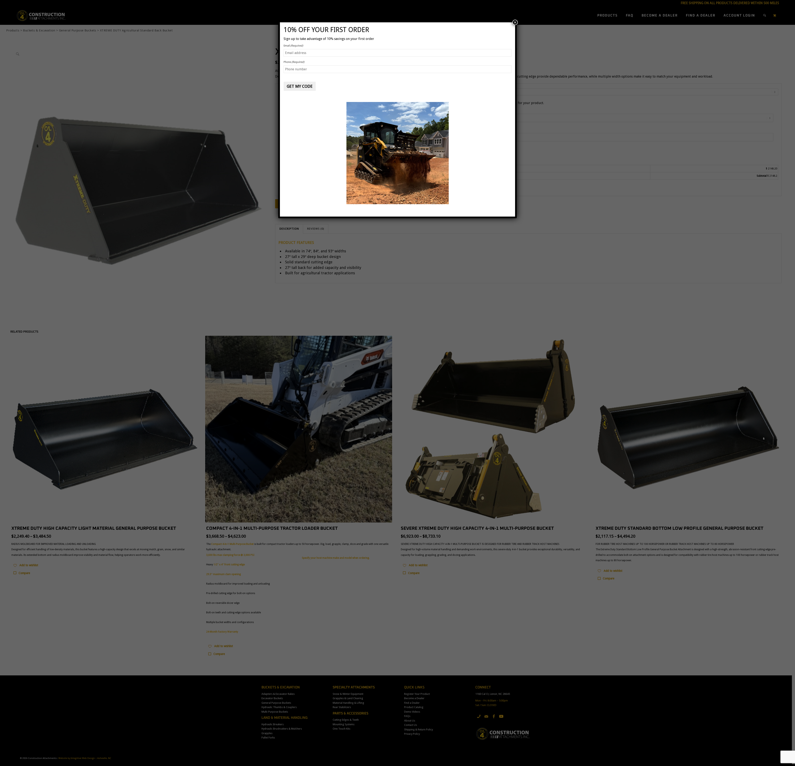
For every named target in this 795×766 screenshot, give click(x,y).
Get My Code (300, 86)
